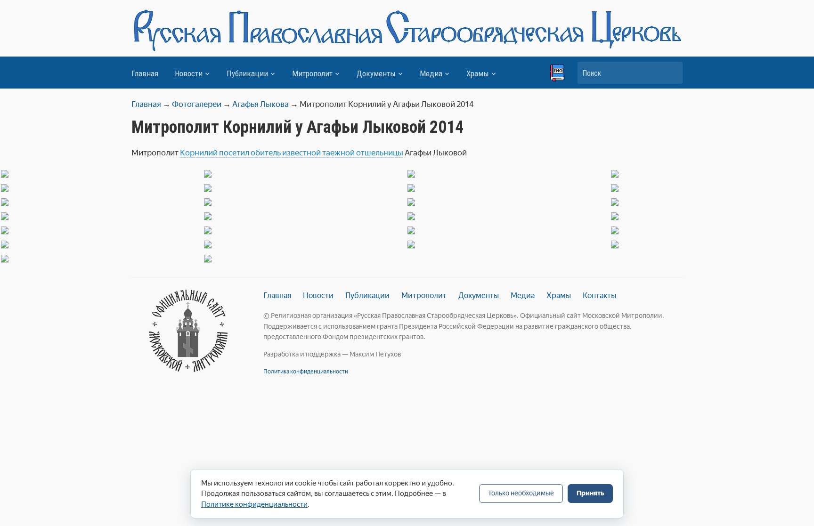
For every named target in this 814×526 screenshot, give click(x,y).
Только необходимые (521, 493)
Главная (144, 73)
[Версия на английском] (557, 73)
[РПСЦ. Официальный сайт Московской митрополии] (187, 331)
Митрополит (312, 73)
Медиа (431, 73)
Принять (590, 493)
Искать (671, 72)
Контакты (599, 295)
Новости (189, 73)
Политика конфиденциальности (305, 371)
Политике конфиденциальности (254, 504)
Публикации (247, 73)
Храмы (477, 73)
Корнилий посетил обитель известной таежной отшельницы (291, 152)
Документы (376, 73)
